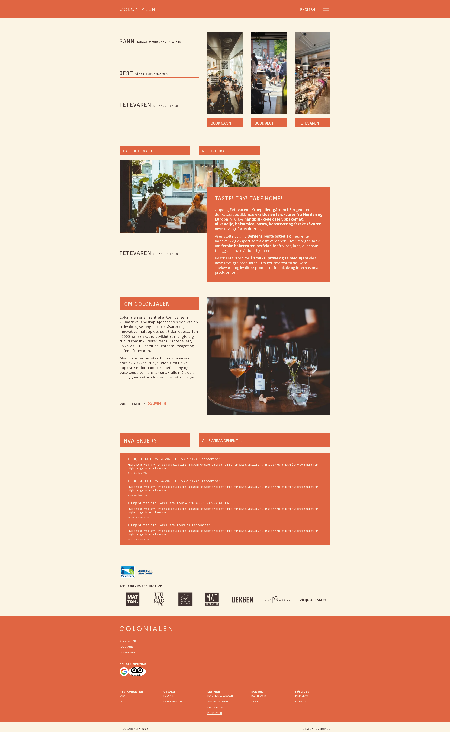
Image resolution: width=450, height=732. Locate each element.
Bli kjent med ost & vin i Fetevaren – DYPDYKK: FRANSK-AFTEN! (179, 503)
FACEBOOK (301, 701)
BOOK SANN (221, 123)
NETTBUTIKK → (216, 151)
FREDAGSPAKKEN (172, 701)
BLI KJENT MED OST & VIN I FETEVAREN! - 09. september (174, 481)
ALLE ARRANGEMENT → (222, 440)
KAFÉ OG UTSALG (137, 151)
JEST (122, 701)
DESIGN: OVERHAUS (316, 728)
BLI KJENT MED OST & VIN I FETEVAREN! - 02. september (174, 459)
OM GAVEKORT (215, 707)
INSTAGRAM (301, 695)
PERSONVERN (214, 713)
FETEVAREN (309, 123)
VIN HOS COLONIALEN (218, 701)
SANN (123, 695)
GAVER (255, 701)
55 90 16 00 (129, 652)
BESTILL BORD (258, 695)
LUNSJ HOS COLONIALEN (220, 695)
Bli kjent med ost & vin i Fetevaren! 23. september (169, 525)
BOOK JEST (264, 123)
